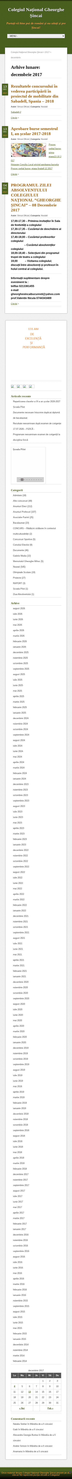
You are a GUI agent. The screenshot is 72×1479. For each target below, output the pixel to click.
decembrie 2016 (20, 1234)
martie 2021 (18, 965)
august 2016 (19, 1256)
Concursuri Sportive (22, 539)
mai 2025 (17, 691)
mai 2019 (17, 1086)
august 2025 (19, 674)
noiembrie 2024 (20, 724)
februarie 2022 (20, 905)
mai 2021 (17, 954)
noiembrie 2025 (20, 658)
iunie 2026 (18, 619)
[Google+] (19, 387)
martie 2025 (18, 702)
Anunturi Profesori (21, 512)
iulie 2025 (17, 680)
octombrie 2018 (20, 1125)
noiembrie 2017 (20, 1180)
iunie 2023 (18, 817)
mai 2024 (17, 756)
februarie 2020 (20, 1037)
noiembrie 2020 (20, 987)
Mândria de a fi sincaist (41, 1424)
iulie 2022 (17, 877)
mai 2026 (17, 625)
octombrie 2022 (20, 861)
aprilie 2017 (18, 1212)
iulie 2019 (17, 1075)
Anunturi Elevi (20, 506)
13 (29, 1392)
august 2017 (19, 1190)
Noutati (44, 107)
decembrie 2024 (20, 718)
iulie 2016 (17, 1262)
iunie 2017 (18, 1201)
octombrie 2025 (20, 663)
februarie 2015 (20, 1333)
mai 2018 (17, 1152)
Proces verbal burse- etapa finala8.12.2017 (31, 168)
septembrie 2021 (21, 932)
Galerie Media (19, 556)
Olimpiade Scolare (22, 572)
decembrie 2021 (20, 916)
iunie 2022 (18, 883)
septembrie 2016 (21, 1251)
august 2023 (19, 806)
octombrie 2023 (20, 795)
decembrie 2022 (20, 850)
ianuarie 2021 (19, 976)
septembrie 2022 (21, 866)
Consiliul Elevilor (21, 545)
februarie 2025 (20, 707)
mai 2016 (17, 1273)
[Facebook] (13, 387)
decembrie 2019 (20, 1048)
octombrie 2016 (20, 1245)
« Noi (22, 1408)
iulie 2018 (17, 1141)
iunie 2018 (18, 1147)
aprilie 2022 (18, 894)
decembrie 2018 (20, 1114)
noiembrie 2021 (20, 921)
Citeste (14, 118)
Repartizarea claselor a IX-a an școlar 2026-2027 (36, 401)
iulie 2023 (17, 811)
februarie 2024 (20, 773)
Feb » (50, 1408)
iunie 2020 (18, 1015)
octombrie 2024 (20, 729)
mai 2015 (17, 1328)
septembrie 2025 (21, 669)
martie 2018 (18, 1163)
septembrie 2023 (21, 800)
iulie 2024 (17, 745)
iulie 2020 (17, 1009)
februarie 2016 (20, 1289)
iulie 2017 (17, 1196)
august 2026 (19, 608)
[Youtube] (31, 387)
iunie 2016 (18, 1267)
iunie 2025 (18, 685)
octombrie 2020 (20, 993)
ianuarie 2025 (19, 713)
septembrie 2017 (21, 1185)
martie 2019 (18, 1097)
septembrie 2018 (21, 1130)
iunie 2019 (18, 1081)
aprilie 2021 (18, 960)
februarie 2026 (20, 641)
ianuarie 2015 (19, 1339)
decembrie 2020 (20, 982)
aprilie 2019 (18, 1092)
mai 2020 (17, 1020)
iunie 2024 (18, 751)
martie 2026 (18, 636)
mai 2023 (17, 822)
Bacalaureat (19, 523)
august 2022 (19, 872)
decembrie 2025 (20, 652)
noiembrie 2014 (20, 1350)
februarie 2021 (20, 971)
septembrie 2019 (21, 1064)
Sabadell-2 (16, 112)
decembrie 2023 (20, 784)
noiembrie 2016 (20, 1240)
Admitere (17, 495)
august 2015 (19, 1311)
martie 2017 (18, 1218)
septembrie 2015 (21, 1306)
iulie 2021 (17, 943)
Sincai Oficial (23, 107)
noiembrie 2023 (20, 789)
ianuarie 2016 (19, 1295)
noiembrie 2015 (20, 1300)
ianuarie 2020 (19, 1042)
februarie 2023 (20, 839)
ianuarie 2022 (19, 910)
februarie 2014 (20, 1361)
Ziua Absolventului (22, 594)
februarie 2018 (20, 1169)
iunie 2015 (18, 1322)
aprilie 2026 (18, 630)
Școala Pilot (19, 407)
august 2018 (19, 1136)
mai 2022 (17, 888)
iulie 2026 (17, 614)
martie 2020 (18, 1031)
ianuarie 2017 (19, 1229)
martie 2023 (18, 833)
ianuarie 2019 (19, 1108)
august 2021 (19, 938)
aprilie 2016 (18, 1278)
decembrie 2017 (20, 1174)
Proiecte (17, 578)
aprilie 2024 (18, 762)
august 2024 (19, 740)
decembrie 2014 (20, 1344)
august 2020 (19, 1004)
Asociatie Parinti (21, 517)
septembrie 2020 (21, 998)
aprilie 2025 (18, 696)
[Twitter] (25, 387)
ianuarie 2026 (19, 647)
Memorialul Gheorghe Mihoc (26, 561)
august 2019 (19, 1070)
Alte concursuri (20, 501)
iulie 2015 (17, 1317)
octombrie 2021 (20, 927)
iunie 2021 (18, 949)
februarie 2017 (20, 1223)
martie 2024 (18, 767)
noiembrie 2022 (20, 855)
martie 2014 (18, 1355)
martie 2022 (18, 899)
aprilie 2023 (18, 828)
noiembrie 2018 (20, 1119)
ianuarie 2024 (19, 778)
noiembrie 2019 (20, 1053)
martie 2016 (18, 1284)
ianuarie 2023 (19, 844)
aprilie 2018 (18, 1158)
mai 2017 (17, 1207)
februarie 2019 (20, 1103)
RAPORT (17, 583)
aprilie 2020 (18, 1026)
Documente (18, 550)
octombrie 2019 (20, 1059)
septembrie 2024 (21, 735)
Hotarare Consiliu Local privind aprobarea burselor (35, 164)
